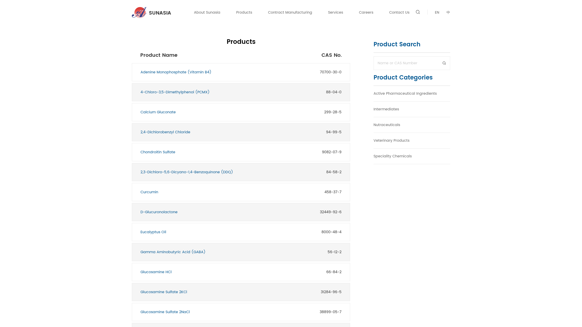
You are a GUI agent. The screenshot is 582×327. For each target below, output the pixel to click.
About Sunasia (207, 12)
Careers (366, 12)
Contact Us (399, 12)
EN (437, 12)
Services (335, 12)
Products (244, 12)
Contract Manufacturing (290, 12)
